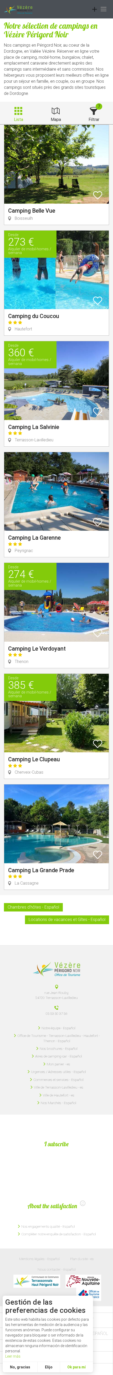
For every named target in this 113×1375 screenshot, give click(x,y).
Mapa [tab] (56, 119)
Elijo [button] (49, 1367)
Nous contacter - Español (57, 1269)
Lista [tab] (18, 119)
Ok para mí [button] (76, 1367)
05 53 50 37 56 (56, 1013)
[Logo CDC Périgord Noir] (37, 1281)
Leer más (12, 1356)
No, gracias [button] (20, 1367)
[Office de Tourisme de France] (89, 1294)
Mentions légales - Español (39, 1259)
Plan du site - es (82, 1259)
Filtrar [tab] (94, 119)
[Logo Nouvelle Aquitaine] (83, 1281)
